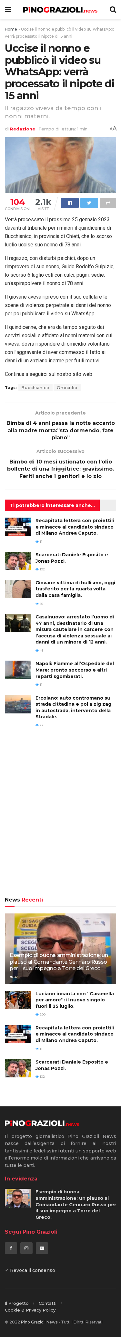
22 (41, 725)
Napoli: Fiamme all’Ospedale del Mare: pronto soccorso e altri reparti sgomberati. (74, 670)
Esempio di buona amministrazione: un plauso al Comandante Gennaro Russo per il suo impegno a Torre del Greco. (59, 962)
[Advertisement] (60, 816)
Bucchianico (35, 387)
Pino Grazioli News (39, 1322)
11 (40, 542)
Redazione (22, 128)
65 (41, 604)
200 (42, 1014)
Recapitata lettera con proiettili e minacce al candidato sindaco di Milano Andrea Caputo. (74, 527)
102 (42, 569)
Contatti (47, 1303)
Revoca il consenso (32, 1270)
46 (41, 650)
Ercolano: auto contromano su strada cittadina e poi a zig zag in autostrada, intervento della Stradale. (73, 707)
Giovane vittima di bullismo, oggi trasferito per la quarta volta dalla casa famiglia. (75, 589)
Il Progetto (17, 1303)
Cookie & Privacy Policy (30, 1310)
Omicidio (67, 387)
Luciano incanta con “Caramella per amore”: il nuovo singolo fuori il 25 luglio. (74, 1000)
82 (15, 977)
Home (11, 29)
